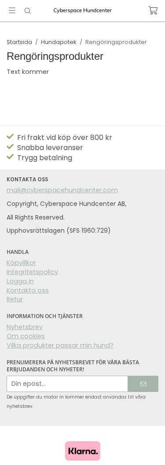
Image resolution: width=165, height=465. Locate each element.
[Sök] (27, 11)
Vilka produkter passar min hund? (60, 345)
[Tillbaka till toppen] (7, 446)
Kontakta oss (28, 290)
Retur (15, 299)
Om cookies (26, 336)
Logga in (20, 281)
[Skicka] (143, 384)
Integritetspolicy (32, 271)
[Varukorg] (153, 10)
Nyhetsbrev (25, 326)
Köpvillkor (21, 262)
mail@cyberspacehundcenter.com (62, 190)
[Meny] (12, 10)
